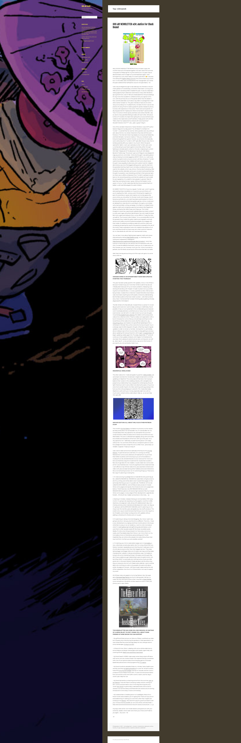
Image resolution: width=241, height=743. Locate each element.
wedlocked (142, 727)
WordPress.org (85, 91)
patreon (128, 727)
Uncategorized (85, 74)
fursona (114, 727)
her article (120, 686)
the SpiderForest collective (127, 315)
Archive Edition (125, 428)
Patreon (123, 700)
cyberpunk (146, 726)
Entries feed (85, 86)
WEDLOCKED (147, 375)
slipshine (132, 727)
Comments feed (86, 89)
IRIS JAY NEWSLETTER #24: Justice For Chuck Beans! (133, 26)
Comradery (147, 543)
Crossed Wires (147, 333)
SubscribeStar (147, 579)
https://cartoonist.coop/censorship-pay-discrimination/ (129, 241)
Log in (83, 84)
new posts (84, 72)
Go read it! (143, 662)
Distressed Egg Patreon (123, 577)
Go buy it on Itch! (129, 644)
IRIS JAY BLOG (86, 6)
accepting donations (130, 668)
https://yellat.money (132, 237)
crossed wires (140, 726)
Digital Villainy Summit (129, 78)
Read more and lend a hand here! (133, 652)
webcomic (137, 727)
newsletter (123, 727)
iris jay (118, 727)
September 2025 (86, 57)
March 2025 (85, 59)
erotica (151, 726)
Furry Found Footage (124, 670)
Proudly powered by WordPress (121, 739)
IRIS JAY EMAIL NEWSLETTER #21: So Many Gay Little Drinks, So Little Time (89, 33)
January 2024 (85, 62)
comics (135, 726)
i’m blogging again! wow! (88, 41)
